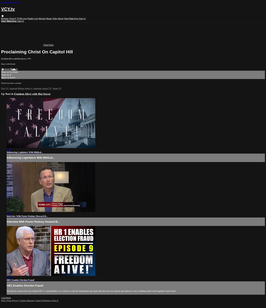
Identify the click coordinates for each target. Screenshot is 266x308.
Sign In (20, 21)
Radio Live (32, 18)
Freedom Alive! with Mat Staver (13, 59)
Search (13, 18)
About (60, 18)
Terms (9, 300)
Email (15, 69)
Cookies (23, 300)
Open (51, 45)
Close (46, 45)
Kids (55, 18)
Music (49, 18)
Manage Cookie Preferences (39, 300)
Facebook (5, 69)
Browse (5, 18)
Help (3, 300)
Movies (42, 18)
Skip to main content (10, 2)
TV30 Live (22, 18)
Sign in (82, 18)
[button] (2, 16)
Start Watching (71, 18)
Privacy (15, 300)
